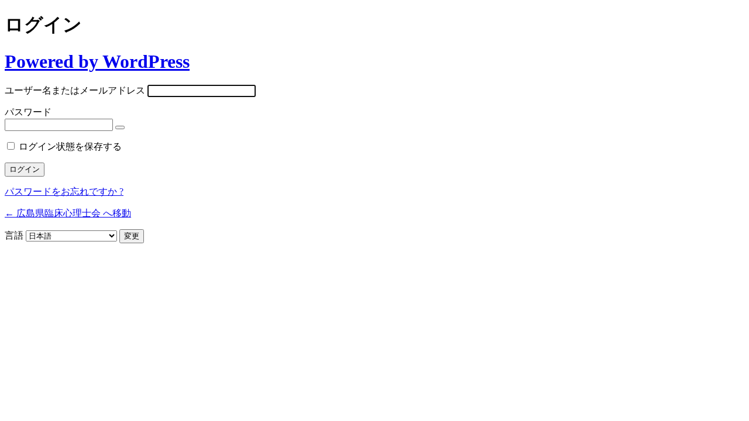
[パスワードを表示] (120, 127)
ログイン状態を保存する (70, 146)
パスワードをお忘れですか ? (64, 191)
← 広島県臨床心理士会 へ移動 (68, 213)
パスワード (28, 112)
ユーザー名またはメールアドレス (75, 90)
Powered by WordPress (97, 61)
